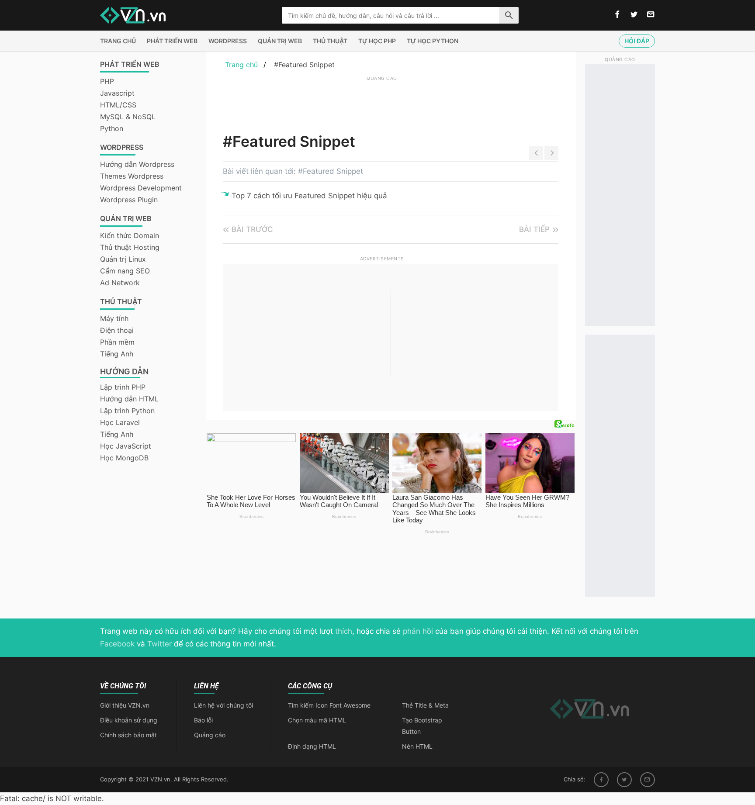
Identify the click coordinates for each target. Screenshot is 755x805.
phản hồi (418, 631)
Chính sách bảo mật (128, 735)
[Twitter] (624, 779)
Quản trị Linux (123, 259)
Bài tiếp (534, 229)
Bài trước (252, 229)
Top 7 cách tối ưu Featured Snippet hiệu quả (309, 195)
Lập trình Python (127, 410)
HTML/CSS (118, 104)
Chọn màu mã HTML (317, 720)
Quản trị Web (280, 41)
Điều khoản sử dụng (128, 720)
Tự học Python (432, 41)
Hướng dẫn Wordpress (137, 164)
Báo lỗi (203, 720)
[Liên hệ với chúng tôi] (651, 15)
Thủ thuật (330, 41)
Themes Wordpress (131, 176)
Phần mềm (117, 342)
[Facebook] (601, 779)
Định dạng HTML (312, 746)
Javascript (117, 93)
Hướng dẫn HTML (129, 398)
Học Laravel (120, 422)
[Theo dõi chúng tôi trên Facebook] (617, 15)
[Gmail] (647, 779)
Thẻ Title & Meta (425, 705)
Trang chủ (118, 41)
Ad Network (120, 282)
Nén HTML (417, 746)
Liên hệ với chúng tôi (223, 705)
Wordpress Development (141, 187)
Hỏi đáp (636, 41)
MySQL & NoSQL (128, 116)
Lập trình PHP (122, 387)
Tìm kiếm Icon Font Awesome (329, 705)
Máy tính (114, 318)
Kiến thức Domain (129, 235)
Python (111, 128)
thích (343, 631)
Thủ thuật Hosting (129, 247)
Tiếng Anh (116, 353)
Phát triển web (172, 41)
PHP (107, 81)
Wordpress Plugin (129, 199)
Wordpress (227, 41)
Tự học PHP (377, 41)
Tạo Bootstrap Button (422, 725)
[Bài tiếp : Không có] (551, 153)
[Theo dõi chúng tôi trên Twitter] (634, 15)
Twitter (159, 643)
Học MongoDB (124, 457)
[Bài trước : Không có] (536, 153)
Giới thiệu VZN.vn (124, 705)
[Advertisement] (382, 102)
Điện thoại (117, 330)
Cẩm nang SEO (125, 270)
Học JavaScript (125, 446)
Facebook (117, 643)
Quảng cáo (209, 735)
